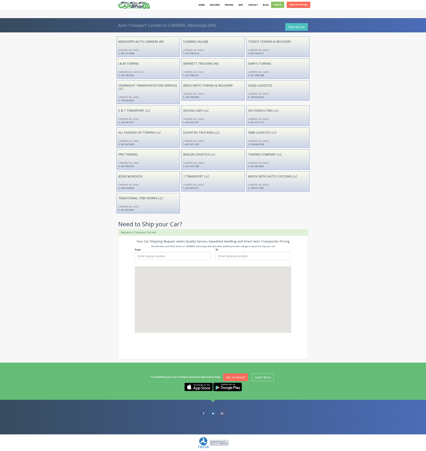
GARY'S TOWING (259, 63)
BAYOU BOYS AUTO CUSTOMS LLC (272, 176)
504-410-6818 (127, 187)
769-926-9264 (257, 97)
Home (202, 4)
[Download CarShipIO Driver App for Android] (227, 386)
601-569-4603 (257, 166)
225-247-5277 (127, 122)
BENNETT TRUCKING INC (201, 63)
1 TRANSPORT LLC (196, 176)
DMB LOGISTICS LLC (262, 132)
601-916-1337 (192, 122)
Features (215, 4)
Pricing (229, 4)
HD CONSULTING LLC (263, 111)
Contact (253, 4)
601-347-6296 (127, 144)
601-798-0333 (127, 75)
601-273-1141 (257, 122)
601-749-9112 (257, 53)
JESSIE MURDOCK (130, 176)
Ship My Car (296, 27)
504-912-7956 (257, 187)
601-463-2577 (192, 187)
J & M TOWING (128, 63)
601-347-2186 (192, 166)
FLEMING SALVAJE (195, 42)
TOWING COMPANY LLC (265, 154)
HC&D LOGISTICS (260, 85)
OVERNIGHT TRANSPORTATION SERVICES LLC (147, 87)
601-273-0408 (127, 53)
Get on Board (235, 377)
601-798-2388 (257, 75)
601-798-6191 (192, 75)
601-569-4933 (127, 209)
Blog (266, 4)
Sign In (278, 4)
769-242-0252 (127, 100)
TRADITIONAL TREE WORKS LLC (140, 198)
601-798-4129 (192, 53)
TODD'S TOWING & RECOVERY (269, 42)
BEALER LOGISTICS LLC (199, 154)
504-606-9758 (257, 144)
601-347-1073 (192, 144)
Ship (240, 4)
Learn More (263, 377)
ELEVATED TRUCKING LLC (201, 132)
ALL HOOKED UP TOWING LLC (139, 132)
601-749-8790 (192, 97)
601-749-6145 (127, 166)
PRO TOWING (128, 154)
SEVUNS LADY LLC (196, 111)
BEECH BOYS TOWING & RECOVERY (208, 85)
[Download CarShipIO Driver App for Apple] (198, 386)
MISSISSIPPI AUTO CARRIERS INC (141, 42)
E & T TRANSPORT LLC (134, 111)
